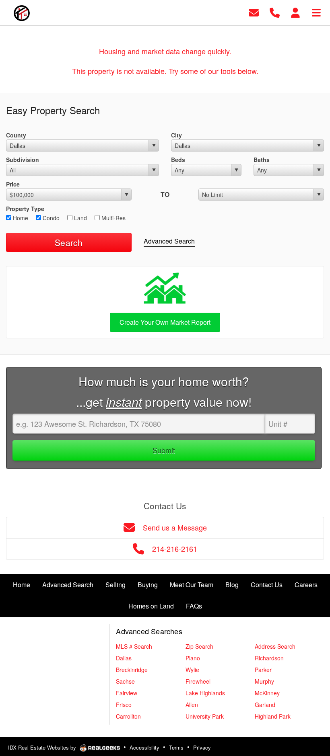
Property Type (25, 209)
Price (13, 184)
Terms (176, 747)
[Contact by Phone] (275, 11)
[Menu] (316, 11)
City (176, 135)
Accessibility (144, 747)
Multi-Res (113, 218)
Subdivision (22, 160)
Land (79, 218)
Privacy (202, 747)
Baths (262, 160)
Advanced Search (169, 241)
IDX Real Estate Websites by (43, 747)
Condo (50, 218)
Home (19, 218)
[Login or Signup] (295, 11)
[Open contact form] (254, 11)
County (16, 135)
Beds (178, 160)
